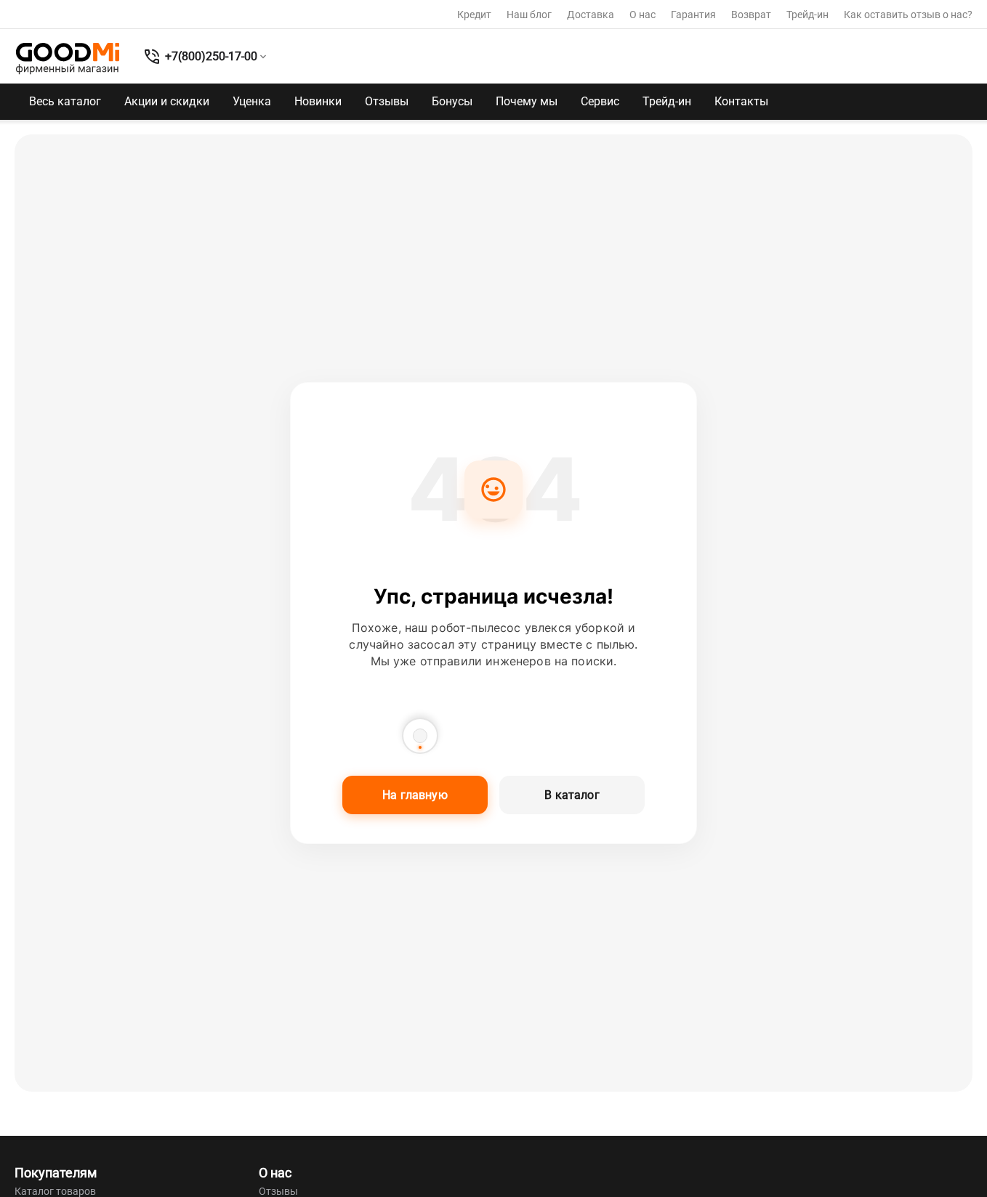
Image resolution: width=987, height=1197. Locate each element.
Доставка (590, 14)
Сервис (600, 101)
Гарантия (693, 14)
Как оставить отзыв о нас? (908, 14)
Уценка (252, 101)
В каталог (571, 795)
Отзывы (386, 101)
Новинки (318, 101)
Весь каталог (65, 101)
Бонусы (452, 101)
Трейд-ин (807, 14)
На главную (415, 795)
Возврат (751, 14)
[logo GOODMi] (68, 58)
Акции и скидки (166, 101)
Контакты (741, 101)
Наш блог (529, 14)
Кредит (474, 14)
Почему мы (526, 101)
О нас (642, 14)
